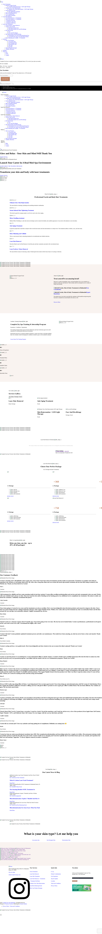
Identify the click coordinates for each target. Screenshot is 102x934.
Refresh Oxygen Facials (11, 5)
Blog (7, 52)
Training (4, 50)
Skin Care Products (10, 40)
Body (12, 396)
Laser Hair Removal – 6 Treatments (13, 19)
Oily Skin (10, 45)
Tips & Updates (54, 878)
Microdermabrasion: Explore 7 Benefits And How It (24, 798)
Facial (20, 396)
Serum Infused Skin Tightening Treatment (22, 210)
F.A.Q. (7, 54)
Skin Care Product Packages (36, 888)
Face (9, 31)
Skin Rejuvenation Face (13, 28)
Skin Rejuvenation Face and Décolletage (17, 29)
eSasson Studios (23, 903)
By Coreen (12, 777)
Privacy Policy (54, 885)
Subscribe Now (5, 78)
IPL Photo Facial (9, 30)
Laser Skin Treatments (8, 24)
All (9, 396)
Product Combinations (56, 874)
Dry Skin (10, 46)
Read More (12, 783)
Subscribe (75, 880)
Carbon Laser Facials (10, 26)
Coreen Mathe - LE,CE (62, 451)
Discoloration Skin (12, 44)
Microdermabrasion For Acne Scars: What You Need (25, 807)
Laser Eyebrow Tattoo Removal (13, 25)
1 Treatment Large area (11, 21)
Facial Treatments (6, 4)
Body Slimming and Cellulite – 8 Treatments (15, 37)
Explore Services (3, 156)
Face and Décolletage (13, 32)
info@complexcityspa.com (9, 87)
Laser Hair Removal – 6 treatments (37, 878)
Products (5, 39)
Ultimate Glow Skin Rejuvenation (13, 8)
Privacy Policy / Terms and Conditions (11, 906)
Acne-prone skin (12, 41)
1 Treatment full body (10, 20)
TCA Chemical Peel (10, 14)
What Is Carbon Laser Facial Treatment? (21, 780)
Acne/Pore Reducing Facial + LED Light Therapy (19, 6)
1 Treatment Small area (11, 23)
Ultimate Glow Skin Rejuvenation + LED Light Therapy (20, 9)
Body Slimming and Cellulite (18, 233)
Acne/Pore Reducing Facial (21, 805)
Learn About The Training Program (18, 339)
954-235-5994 (6, 86)
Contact (7, 55)
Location (53, 881)
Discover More (57, 302)
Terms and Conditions (56, 883)
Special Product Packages (11, 47)
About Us (5, 51)
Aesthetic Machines (10, 49)
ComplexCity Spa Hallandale (8, 902)
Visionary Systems (9, 903)
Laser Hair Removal (7, 16)
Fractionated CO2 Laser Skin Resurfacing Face (18, 35)
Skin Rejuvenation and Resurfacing (13, 34)
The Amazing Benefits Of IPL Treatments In (22, 789)
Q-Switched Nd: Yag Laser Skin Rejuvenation (18, 36)
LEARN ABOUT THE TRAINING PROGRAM (11, 166)
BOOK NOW (10, 496)
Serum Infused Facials (10, 10)
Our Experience (54, 876)
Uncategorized (18, 795)
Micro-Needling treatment (11, 13)
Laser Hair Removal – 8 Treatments (13, 18)
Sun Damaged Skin (12, 42)
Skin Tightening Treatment (14, 11)
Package (16, 396)
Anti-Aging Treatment (10, 15)
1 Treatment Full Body (35, 881)
